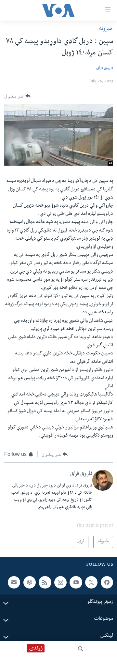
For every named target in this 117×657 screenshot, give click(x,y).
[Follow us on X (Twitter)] (91, 582)
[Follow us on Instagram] (60, 582)
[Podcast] (29, 582)
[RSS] (45, 582)
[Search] (80, 649)
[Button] (17, 96)
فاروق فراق (104, 68)
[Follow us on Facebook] (107, 582)
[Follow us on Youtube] (76, 582)
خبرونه (106, 29)
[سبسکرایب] (14, 582)
